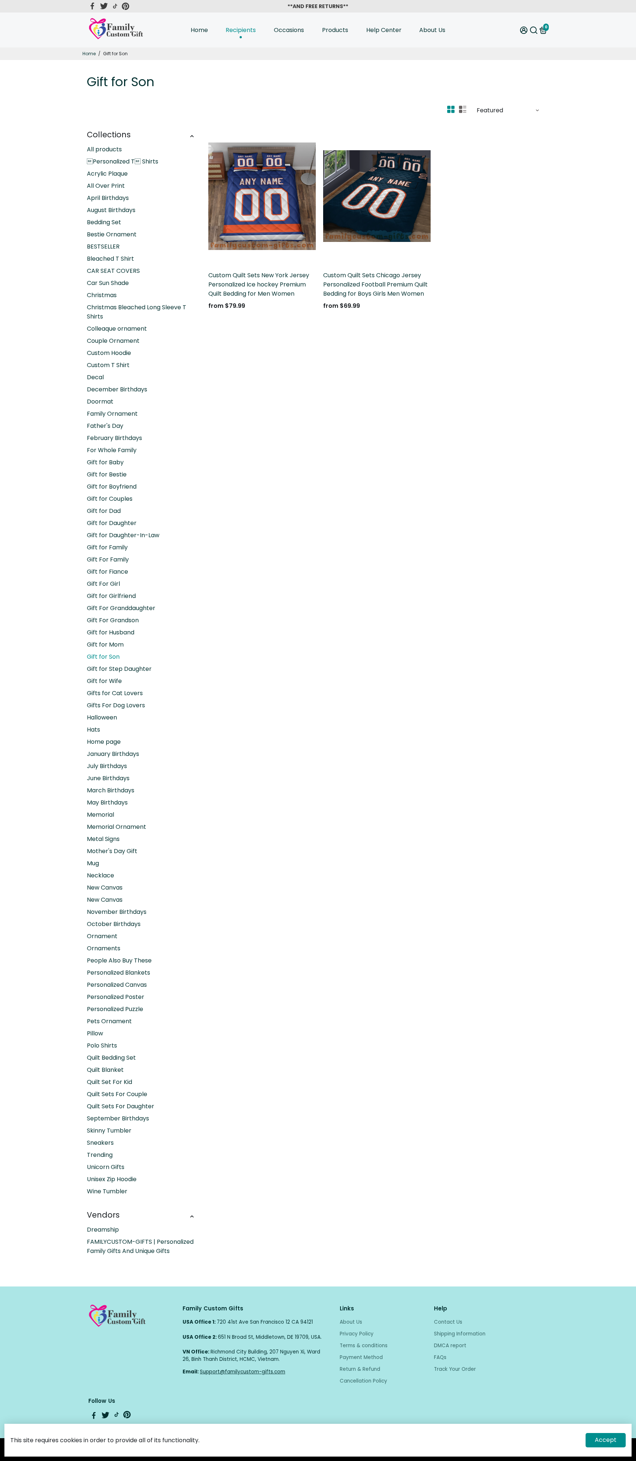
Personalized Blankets (118, 972)
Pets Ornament (109, 1021)
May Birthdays (107, 802)
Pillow (95, 1033)
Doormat (100, 401)
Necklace (100, 875)
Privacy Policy (357, 1333)
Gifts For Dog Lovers (116, 705)
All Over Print (106, 186)
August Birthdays (111, 210)
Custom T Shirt (108, 365)
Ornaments (103, 948)
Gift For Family (108, 559)
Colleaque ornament (117, 328)
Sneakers (100, 1142)
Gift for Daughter (112, 523)
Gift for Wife (104, 681)
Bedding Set (104, 222)
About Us (432, 30)
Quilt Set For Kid (109, 1082)
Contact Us (448, 1322)
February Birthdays (114, 438)
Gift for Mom (105, 644)
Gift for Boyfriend (112, 486)
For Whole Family (112, 450)
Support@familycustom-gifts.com (242, 1371)
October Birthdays (114, 924)
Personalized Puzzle (115, 1009)
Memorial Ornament (116, 827)
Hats (93, 729)
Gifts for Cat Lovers (115, 693)
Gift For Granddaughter (121, 608)
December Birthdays (117, 389)
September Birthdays (118, 1118)
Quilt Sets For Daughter (120, 1106)
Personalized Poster (115, 997)
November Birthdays (116, 912)
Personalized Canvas (117, 985)
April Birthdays (108, 198)
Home (199, 30)
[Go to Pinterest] (125, 6)
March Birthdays (110, 790)
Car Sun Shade (108, 283)
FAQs (440, 1357)
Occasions (289, 30)
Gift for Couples (109, 498)
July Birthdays (107, 766)
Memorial (100, 814)
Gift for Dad (104, 511)
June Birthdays (108, 778)
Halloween (102, 717)
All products (104, 149)
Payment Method (361, 1357)
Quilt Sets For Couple (117, 1094)
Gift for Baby (105, 462)
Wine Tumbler (107, 1191)
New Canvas (105, 887)
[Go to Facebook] (92, 6)
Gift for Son (103, 656)
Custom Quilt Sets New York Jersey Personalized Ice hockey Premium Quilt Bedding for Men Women (258, 284)
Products (335, 30)
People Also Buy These (119, 960)
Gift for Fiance (107, 571)
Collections (109, 134)
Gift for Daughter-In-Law (123, 535)
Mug (93, 863)
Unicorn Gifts (105, 1167)
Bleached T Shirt (110, 258)
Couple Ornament (113, 341)
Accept (605, 1440)
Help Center (384, 30)
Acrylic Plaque (107, 173)
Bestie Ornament (112, 234)
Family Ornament (112, 413)
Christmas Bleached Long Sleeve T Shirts (136, 312)
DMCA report (450, 1345)
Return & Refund (360, 1369)
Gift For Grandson (113, 620)
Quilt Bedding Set (111, 1057)
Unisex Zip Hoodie (112, 1179)
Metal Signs (103, 839)
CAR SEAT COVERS (113, 271)
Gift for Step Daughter (119, 669)
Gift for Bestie (107, 474)
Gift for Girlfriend (111, 596)
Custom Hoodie (109, 353)
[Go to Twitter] (104, 6)
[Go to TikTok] (115, 6)
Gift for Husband (110, 632)
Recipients (241, 30)
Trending (100, 1155)
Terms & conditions (364, 1345)
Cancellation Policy (363, 1380)
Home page (104, 741)
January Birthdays (113, 754)
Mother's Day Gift (112, 851)
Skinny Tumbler (109, 1130)
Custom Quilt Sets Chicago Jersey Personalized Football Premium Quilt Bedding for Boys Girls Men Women (375, 284)
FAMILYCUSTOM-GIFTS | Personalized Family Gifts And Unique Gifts (140, 1246)
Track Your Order (455, 1369)
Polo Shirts (102, 1045)
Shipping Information (459, 1333)
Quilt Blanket (105, 1070)
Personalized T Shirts (122, 161)
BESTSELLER (103, 246)
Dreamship (103, 1229)
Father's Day (105, 426)
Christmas (102, 295)
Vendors (103, 1215)
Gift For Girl (103, 584)
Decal (95, 377)
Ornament (102, 936)
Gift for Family (107, 547)
